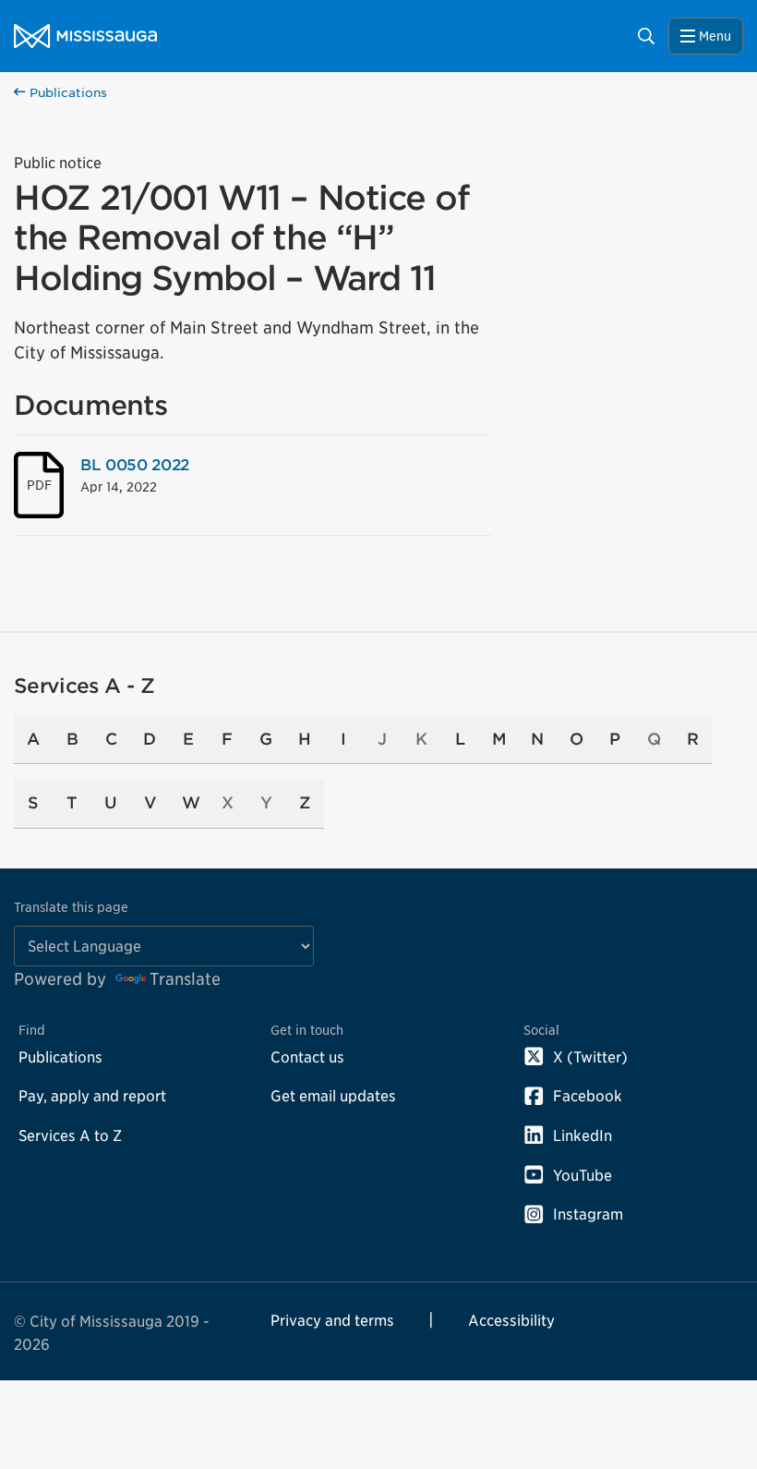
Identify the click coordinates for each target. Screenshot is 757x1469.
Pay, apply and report (92, 1096)
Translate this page (71, 907)
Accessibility (511, 1320)
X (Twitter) (590, 1057)
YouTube (582, 1175)
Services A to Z (70, 1135)
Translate (185, 979)
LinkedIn (582, 1135)
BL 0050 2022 (134, 464)
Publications (66, 93)
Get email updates (333, 1096)
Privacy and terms (332, 1320)
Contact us (307, 1057)
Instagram (588, 1214)
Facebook (587, 1096)
